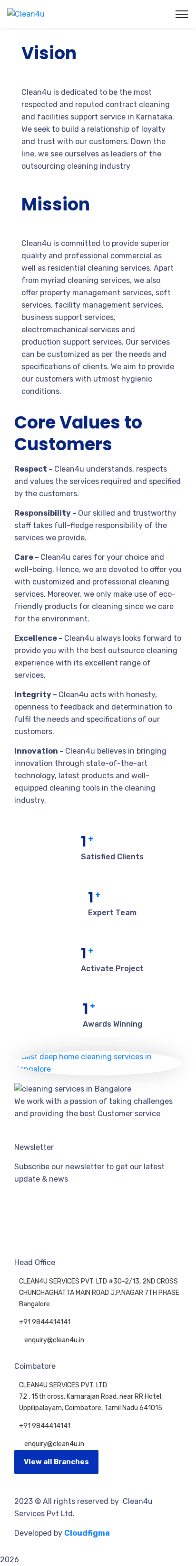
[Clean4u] (26, 13)
